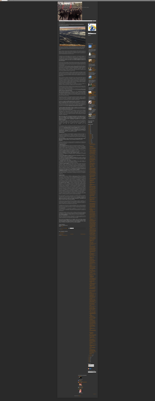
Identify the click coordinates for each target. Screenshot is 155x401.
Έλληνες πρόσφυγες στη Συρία (92, 334)
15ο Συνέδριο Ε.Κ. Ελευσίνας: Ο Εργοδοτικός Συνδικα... (92, 223)
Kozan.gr (62, 226)
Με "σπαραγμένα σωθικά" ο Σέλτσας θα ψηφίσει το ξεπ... (92, 159)
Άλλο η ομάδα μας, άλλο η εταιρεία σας (92, 272)
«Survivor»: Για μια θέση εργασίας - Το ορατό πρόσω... (91, 166)
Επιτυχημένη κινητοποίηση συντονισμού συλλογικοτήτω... (92, 210)
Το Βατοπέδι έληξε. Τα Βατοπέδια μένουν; (91, 259)
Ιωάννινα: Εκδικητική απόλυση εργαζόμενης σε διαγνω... (92, 220)
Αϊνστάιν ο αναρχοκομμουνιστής (91, 349)
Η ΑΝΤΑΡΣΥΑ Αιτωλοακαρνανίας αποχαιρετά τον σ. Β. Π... (92, 316)
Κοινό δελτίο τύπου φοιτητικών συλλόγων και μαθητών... (92, 191)
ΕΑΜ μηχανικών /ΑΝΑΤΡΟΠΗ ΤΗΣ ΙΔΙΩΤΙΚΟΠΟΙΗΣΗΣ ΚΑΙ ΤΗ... (92, 173)
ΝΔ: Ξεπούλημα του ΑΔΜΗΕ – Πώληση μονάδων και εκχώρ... (92, 252)
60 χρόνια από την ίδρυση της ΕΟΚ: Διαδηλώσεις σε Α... (92, 232)
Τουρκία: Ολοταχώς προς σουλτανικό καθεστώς (92, 303)
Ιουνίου (90, 140)
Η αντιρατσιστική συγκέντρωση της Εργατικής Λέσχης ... (92, 283)
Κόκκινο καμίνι (66, 4)
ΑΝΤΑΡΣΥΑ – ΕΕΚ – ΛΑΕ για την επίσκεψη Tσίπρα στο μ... (92, 188)
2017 (89, 133)
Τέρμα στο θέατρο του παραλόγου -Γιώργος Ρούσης (94, 114)
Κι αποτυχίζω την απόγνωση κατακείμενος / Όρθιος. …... (92, 260)
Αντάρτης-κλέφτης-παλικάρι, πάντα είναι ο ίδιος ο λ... (92, 211)
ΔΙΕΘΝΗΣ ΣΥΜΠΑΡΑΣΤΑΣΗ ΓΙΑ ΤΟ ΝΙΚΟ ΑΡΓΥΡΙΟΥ (92, 301)
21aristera (80, 380)
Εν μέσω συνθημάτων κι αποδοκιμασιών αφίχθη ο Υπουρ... (92, 156)
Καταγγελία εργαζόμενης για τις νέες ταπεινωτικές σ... (92, 339)
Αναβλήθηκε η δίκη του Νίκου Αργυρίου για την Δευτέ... (92, 266)
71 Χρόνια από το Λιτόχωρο (92, 149)
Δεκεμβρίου (90, 134)
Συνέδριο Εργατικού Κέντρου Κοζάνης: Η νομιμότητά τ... (92, 169)
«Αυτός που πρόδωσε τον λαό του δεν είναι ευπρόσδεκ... (92, 238)
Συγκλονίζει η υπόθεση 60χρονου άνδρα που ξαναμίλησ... (91, 257)
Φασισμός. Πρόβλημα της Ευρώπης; (92, 292)
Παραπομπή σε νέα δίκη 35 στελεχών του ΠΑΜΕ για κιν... (92, 340)
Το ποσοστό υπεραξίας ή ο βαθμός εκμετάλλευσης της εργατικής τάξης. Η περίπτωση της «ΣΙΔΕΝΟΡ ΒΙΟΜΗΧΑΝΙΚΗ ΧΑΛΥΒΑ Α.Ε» (92, 69)
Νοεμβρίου (90, 135)
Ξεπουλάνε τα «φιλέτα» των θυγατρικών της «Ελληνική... (92, 248)
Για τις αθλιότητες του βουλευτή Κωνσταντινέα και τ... (92, 243)
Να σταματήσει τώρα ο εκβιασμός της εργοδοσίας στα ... (92, 337)
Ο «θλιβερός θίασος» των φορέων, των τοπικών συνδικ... (92, 177)
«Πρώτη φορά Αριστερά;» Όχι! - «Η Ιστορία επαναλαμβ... (92, 279)
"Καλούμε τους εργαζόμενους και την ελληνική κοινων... (92, 347)
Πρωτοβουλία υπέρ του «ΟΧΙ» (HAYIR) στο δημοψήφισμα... (92, 230)
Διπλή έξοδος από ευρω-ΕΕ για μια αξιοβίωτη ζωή (92, 293)
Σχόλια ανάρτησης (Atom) (64, 235)
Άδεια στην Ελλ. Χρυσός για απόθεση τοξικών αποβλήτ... (92, 186)
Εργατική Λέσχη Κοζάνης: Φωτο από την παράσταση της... (92, 278)
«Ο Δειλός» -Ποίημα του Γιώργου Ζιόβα (91, 242)
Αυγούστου (90, 138)
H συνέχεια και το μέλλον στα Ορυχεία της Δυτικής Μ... (92, 214)
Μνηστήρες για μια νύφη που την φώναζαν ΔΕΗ (92, 253)
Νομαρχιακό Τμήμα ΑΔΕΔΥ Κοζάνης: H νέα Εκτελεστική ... (92, 154)
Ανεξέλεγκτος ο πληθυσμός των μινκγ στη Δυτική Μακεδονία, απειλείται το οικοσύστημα (93, 102)
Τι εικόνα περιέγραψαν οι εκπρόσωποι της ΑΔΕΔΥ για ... (92, 235)
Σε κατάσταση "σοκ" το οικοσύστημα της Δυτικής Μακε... (92, 329)
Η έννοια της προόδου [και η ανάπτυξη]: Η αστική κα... (92, 246)
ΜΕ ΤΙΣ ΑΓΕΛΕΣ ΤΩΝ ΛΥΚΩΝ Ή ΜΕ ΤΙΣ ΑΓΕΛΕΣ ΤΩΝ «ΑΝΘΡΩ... (92, 345)
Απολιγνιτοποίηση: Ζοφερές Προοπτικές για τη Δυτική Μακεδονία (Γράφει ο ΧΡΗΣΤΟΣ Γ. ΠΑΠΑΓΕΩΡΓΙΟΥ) (92, 78)
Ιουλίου (90, 139)
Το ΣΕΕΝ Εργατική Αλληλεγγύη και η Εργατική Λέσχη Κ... (92, 152)
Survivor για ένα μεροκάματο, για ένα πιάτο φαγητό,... (92, 325)
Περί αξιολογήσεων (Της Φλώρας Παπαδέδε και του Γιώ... (92, 255)
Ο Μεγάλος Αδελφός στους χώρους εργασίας (92, 164)
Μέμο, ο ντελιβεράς (91, 269)
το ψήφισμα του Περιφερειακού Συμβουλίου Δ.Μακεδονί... (92, 150)
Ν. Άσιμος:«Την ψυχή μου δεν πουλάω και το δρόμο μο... (92, 290)
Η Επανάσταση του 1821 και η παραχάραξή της (92, 219)
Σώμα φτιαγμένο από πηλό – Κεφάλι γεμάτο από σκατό (92, 299)
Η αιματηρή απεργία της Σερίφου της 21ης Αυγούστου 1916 (94, 54)
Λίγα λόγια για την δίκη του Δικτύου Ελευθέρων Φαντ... (92, 268)
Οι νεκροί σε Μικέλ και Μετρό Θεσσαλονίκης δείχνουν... (92, 204)
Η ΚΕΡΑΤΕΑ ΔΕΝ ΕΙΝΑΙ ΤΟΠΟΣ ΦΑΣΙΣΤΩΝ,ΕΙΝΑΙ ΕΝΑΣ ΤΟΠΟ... (92, 314)
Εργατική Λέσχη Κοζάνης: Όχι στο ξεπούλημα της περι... (92, 171)
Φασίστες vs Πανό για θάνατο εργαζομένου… (92, 274)
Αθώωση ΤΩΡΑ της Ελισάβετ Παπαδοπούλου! (92, 189)
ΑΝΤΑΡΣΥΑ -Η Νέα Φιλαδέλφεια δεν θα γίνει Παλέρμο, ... (92, 335)
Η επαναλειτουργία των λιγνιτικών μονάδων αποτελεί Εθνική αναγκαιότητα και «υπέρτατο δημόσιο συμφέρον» (92, 47)
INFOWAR (80, 376)
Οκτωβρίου (90, 136)
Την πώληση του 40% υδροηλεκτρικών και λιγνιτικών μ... (91, 180)
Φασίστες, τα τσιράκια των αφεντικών (92, 265)
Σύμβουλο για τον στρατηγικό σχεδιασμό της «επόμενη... (92, 317)
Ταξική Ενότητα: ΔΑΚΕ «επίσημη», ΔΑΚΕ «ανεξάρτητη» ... (91, 276)
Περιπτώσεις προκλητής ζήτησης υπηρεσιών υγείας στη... (92, 310)
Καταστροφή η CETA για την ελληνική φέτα (92, 342)
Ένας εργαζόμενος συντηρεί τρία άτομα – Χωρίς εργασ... (92, 233)
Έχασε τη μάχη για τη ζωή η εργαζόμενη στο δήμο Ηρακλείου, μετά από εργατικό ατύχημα (94, 85)
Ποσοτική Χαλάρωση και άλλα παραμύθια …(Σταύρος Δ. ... (92, 237)
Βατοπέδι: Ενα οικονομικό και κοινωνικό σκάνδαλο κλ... (92, 203)
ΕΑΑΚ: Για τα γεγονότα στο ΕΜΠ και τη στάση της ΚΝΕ (92, 222)
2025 (89, 126)
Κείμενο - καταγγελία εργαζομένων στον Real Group (92, 161)
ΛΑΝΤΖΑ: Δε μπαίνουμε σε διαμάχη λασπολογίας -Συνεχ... (92, 182)
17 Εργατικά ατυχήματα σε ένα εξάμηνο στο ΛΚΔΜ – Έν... (92, 228)
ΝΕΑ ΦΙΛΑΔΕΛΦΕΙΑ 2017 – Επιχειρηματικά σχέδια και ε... (92, 289)
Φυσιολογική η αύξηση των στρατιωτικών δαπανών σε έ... (92, 144)
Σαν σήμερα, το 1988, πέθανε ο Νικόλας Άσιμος (92, 323)
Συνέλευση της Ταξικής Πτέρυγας (91, 353)
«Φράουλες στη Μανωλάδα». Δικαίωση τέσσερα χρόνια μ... (92, 148)
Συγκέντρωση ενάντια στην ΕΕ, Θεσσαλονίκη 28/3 (92, 295)
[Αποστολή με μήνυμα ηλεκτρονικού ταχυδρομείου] (70, 228)
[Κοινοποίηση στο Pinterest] (73, 228)
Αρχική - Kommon (81, 387)
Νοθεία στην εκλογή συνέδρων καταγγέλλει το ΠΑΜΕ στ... (92, 168)
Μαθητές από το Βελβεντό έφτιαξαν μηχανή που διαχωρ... (92, 285)
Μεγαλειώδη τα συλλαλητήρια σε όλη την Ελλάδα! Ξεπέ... (92, 287)
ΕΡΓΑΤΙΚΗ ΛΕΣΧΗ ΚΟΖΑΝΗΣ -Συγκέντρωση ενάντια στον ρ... (92, 331)
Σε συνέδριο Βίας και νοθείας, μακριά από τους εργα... (92, 158)
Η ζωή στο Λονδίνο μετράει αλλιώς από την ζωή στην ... (92, 213)
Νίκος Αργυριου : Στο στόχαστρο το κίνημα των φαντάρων (92, 282)
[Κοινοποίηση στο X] (71, 228)
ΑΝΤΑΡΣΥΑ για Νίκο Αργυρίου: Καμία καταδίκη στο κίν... (92, 296)
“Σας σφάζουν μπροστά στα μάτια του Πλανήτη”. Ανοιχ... (92, 249)
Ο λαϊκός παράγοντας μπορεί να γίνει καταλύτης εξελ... (92, 194)
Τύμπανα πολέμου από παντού (92, 302)
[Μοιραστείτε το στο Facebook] (72, 228)
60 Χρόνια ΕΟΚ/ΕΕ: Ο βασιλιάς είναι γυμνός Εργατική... (92, 225)
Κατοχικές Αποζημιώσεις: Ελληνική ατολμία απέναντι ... (92, 201)
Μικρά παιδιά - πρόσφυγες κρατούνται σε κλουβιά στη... (92, 308)
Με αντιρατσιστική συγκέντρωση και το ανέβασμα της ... (91, 333)
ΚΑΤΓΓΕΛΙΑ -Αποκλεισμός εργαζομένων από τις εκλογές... (92, 199)
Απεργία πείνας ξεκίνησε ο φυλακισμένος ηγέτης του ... (92, 163)
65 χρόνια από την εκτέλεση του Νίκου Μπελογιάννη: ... (92, 197)
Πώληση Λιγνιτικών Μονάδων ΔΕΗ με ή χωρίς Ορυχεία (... (92, 178)
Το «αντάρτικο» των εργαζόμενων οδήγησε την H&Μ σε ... (92, 185)
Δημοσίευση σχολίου (62, 232)
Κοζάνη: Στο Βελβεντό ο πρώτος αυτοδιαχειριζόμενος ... (92, 352)
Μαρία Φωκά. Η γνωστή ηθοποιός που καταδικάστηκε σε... (91, 146)
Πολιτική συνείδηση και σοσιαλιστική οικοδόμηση (92, 262)
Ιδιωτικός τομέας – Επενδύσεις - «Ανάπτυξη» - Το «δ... (92, 192)
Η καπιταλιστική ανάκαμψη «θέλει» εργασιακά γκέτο (92, 206)
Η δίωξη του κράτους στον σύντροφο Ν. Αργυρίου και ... (92, 270)
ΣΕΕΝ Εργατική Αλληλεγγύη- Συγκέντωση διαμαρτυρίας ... (92, 175)
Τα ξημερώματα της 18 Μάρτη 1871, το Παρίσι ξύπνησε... (92, 312)
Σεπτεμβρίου (90, 137)
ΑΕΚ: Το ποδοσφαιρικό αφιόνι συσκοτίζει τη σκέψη (92, 306)
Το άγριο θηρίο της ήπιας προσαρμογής (92, 319)
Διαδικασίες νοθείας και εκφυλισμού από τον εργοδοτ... (91, 240)
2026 (89, 125)
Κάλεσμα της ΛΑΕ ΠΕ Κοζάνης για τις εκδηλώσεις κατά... (92, 322)
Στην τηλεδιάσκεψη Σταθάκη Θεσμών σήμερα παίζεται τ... (92, 350)
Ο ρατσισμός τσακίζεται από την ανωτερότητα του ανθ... (92, 216)
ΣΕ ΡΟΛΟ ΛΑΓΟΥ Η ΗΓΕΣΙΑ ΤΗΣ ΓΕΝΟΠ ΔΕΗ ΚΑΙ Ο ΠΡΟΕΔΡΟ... (92, 227)
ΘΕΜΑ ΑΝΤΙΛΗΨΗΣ (93, 108)
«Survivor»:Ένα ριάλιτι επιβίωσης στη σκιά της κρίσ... (92, 196)
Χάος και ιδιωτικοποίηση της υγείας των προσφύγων (92, 320)
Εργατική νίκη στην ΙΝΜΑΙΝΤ (92, 273)
